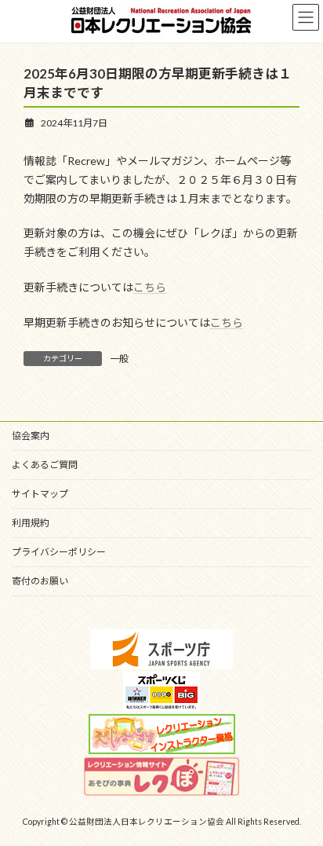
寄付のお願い (40, 581)
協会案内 (30, 435)
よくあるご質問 (45, 465)
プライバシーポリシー (59, 552)
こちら (149, 287)
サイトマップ (40, 494)
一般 (119, 358)
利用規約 (30, 523)
